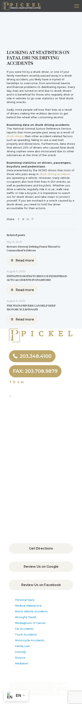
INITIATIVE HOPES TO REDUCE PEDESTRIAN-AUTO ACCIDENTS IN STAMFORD (37, 278)
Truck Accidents (26, 634)
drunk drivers (15, 136)
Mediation (21, 663)
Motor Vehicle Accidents (31, 611)
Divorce (20, 657)
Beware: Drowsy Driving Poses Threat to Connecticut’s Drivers (33, 248)
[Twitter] (23, 219)
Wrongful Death (25, 617)
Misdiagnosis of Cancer (30, 622)
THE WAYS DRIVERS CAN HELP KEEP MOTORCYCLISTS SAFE (31, 307)
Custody (20, 651)
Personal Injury (24, 599)
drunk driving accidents (54, 174)
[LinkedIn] (27, 219)
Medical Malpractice (28, 605)
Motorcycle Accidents (29, 640)
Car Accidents (24, 628)
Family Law (22, 646)
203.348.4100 (36, 356)
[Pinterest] (32, 219)
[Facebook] (18, 219)
